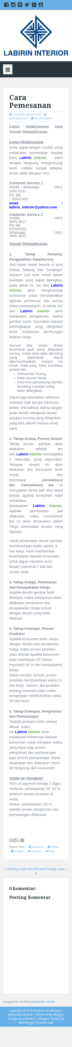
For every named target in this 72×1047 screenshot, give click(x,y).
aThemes (29, 1018)
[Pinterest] (20, 5)
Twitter (55, 846)
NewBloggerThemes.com (36, 1022)
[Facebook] (6, 5)
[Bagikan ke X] (19, 840)
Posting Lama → (57, 869)
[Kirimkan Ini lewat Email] (11, 840)
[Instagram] (13, 5)
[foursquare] (27, 5)
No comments (43, 118)
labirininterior (18, 118)
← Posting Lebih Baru (19, 869)
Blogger (58, 1014)
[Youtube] (41, 5)
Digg (51, 851)
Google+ (18, 851)
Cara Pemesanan (30, 101)
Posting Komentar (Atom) (37, 1001)
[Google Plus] (34, 5)
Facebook (37, 846)
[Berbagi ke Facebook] (22, 840)
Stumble (35, 851)
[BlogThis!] (15, 840)
